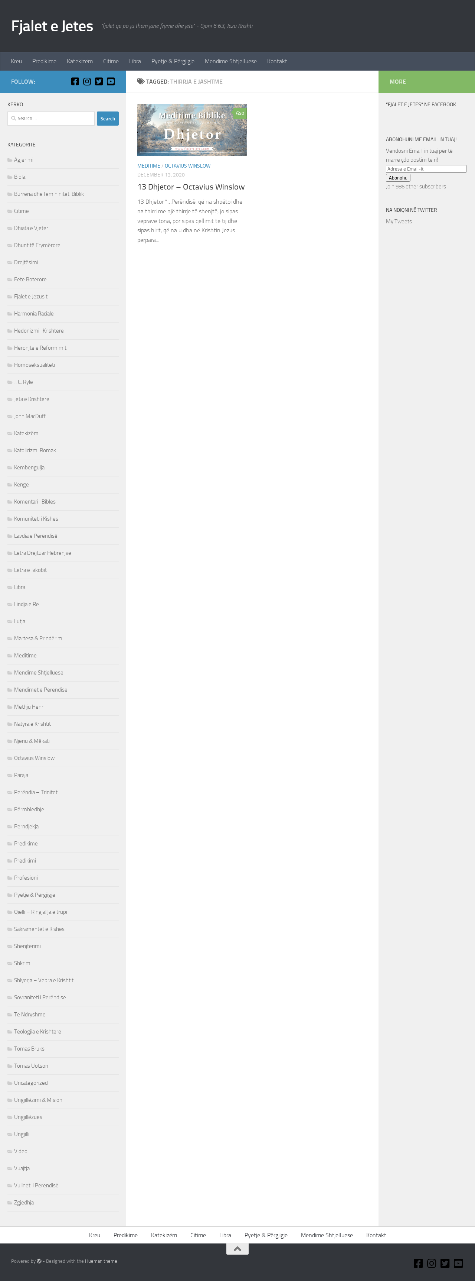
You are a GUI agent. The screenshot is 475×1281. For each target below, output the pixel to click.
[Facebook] (75, 81)
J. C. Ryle (23, 382)
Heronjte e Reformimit (40, 347)
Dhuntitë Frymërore (37, 245)
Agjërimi (23, 159)
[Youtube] (110, 81)
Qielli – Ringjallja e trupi (40, 912)
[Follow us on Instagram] (86, 81)
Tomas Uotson (31, 1065)
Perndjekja (26, 826)
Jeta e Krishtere (31, 399)
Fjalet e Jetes (52, 26)
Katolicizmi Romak (35, 450)
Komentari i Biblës (35, 501)
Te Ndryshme (30, 1014)
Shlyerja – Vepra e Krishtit (43, 980)
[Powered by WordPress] (39, 1261)
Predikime (44, 61)
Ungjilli (21, 1134)
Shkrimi (23, 963)
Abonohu (398, 178)
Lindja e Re (26, 604)
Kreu (16, 61)
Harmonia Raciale (34, 313)
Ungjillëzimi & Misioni (38, 1100)
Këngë (21, 484)
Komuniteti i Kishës (36, 518)
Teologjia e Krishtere (37, 1031)
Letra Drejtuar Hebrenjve (42, 553)
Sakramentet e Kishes (39, 929)
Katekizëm (80, 61)
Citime (111, 61)
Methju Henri (29, 706)
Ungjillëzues (28, 1117)
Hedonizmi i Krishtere (39, 330)
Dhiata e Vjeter (31, 228)
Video (20, 1151)
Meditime (148, 166)
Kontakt (277, 61)
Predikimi (25, 860)
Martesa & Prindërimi (38, 638)
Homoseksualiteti (34, 365)
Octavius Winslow (187, 166)
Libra (135, 61)
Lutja (19, 621)
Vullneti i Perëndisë (36, 1185)
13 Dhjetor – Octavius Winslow (191, 187)
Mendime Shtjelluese (231, 61)
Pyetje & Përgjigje (172, 61)
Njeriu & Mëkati (32, 741)
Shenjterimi (27, 946)
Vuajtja (22, 1168)
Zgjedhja (24, 1202)
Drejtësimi (26, 262)
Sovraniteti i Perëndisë (40, 997)
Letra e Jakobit (30, 570)
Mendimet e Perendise (41, 689)
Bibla (19, 177)
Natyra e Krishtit (32, 724)
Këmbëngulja (29, 467)
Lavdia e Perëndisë (36, 536)
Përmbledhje (29, 809)
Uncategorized (31, 1083)
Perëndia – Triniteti (36, 792)
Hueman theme (101, 1261)
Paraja (21, 775)
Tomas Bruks (29, 1048)
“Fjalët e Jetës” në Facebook (421, 104)
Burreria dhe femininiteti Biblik (49, 194)
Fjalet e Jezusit (31, 296)
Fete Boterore (30, 279)
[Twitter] (98, 81)
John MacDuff (30, 416)
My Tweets (399, 221)
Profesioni (26, 877)
